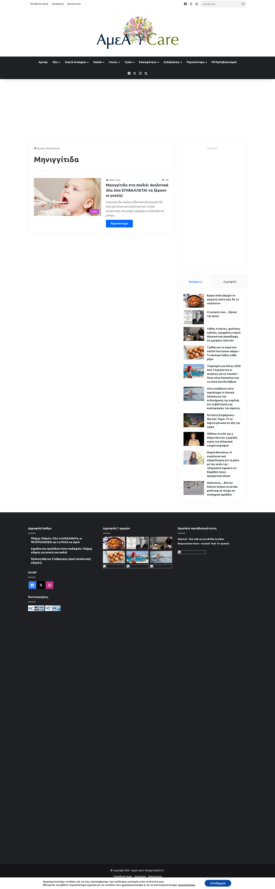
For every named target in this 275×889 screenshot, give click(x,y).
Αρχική (43, 62)
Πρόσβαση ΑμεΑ (39, 3)
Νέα (55, 62)
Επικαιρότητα (147, 62)
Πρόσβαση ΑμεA (226, 62)
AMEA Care (114, 180)
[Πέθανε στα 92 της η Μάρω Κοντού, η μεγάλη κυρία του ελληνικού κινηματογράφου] (194, 439)
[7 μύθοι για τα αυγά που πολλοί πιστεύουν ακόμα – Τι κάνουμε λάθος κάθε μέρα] (194, 353)
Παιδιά (97, 62)
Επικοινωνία (74, 3)
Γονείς (113, 62)
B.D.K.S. (160, 870)
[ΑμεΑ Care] (137, 32)
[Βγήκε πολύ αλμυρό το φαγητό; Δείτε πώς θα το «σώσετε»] (194, 301)
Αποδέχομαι (218, 883)
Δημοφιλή (229, 281)
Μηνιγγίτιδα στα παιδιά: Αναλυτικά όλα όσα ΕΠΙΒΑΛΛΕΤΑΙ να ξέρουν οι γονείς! (137, 190)
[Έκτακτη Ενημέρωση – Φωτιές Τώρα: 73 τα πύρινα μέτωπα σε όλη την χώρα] (194, 420)
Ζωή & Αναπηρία (75, 62)
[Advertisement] (137, 109)
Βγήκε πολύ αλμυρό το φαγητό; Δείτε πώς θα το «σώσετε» (223, 299)
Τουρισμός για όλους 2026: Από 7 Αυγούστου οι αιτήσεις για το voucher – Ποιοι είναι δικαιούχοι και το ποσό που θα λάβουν (224, 374)
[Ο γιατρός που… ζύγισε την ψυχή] (194, 317)
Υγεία (128, 62)
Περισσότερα (195, 62)
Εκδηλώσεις (171, 62)
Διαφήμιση (58, 3)
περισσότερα (186, 884)
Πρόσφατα (195, 281)
